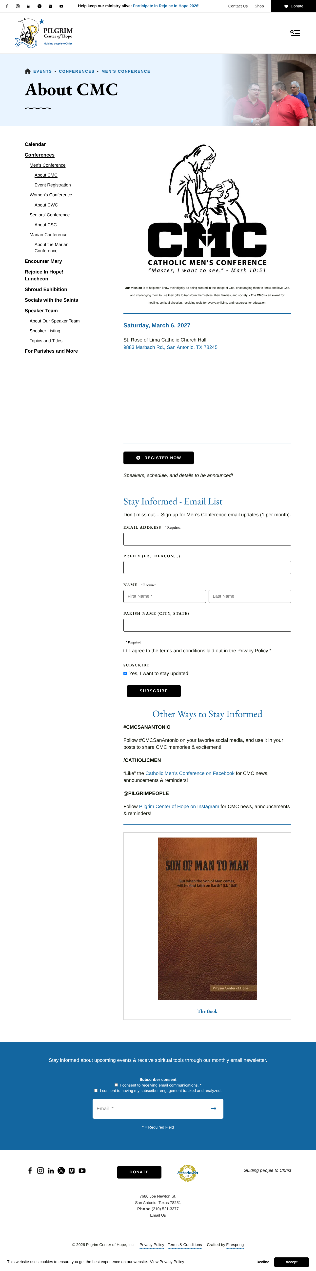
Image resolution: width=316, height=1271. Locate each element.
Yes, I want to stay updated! (159, 673)
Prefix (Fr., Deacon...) (151, 556)
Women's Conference (51, 194)
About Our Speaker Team (55, 320)
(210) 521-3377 (165, 1209)
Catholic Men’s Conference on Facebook (190, 773)
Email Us (158, 1215)
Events (42, 71)
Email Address (143, 527)
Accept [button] (291, 1262)
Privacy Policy (151, 1245)
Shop (259, 6)
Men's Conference (125, 71)
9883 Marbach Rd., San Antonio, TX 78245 (170, 347)
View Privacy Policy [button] (167, 1262)
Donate (297, 6)
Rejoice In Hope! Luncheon (44, 275)
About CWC (46, 205)
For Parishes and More (51, 351)
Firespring (235, 1245)
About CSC (46, 224)
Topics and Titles (46, 340)
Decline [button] (263, 1262)
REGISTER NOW (162, 458)
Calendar (35, 144)
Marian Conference (48, 234)
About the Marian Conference (51, 247)
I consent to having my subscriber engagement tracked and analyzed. (160, 1091)
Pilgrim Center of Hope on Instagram (179, 806)
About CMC (46, 175)
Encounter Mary (43, 261)
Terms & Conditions (185, 1245)
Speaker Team (41, 311)
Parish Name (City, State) (156, 613)
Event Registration (53, 184)
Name (131, 584)
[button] (295, 33)
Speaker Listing (45, 330)
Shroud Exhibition (46, 289)
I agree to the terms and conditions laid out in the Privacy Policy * (199, 651)
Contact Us (238, 6)
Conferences (77, 71)
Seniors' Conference (50, 214)
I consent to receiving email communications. (160, 1085)
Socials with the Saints (51, 300)
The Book (207, 1011)
